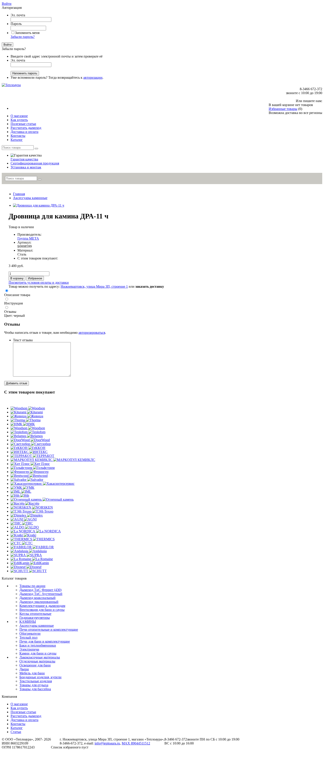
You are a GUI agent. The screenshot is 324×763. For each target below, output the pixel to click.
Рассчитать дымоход (26, 716)
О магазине (19, 704)
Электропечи (29, 649)
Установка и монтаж (26, 167)
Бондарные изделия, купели (40, 677)
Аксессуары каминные (30, 198)
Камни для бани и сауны (37, 653)
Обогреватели (30, 633)
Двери (24, 669)
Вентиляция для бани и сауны (42, 610)
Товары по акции (32, 586)
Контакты (18, 724)
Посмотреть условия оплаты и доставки (39, 282)
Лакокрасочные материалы (39, 657)
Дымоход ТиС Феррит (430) (40, 590)
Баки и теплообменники (37, 645)
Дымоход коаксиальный (37, 598)
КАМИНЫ (27, 621)
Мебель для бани (32, 673)
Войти (6, 4)
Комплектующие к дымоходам (42, 606)
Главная (19, 194)
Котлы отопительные (35, 614)
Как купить (19, 708)
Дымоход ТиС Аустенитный (40, 594)
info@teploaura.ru (107, 743)
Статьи (16, 732)
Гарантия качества (24, 159)
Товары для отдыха (33, 685)
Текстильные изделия (35, 681)
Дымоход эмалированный (38, 602)
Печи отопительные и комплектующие (48, 629)
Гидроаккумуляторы (34, 617)
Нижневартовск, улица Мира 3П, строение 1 (94, 286)
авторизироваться (91, 332)
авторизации (92, 77)
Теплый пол (28, 637)
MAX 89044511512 (136, 743)
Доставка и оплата (24, 720)
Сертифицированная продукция (35, 163)
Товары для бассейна (35, 689)
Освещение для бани (35, 665)
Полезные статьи (23, 712)
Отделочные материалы (37, 661)
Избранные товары (283, 109)
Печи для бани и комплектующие (44, 641)
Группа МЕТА (28, 238)
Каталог (17, 728)
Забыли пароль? (23, 37)
